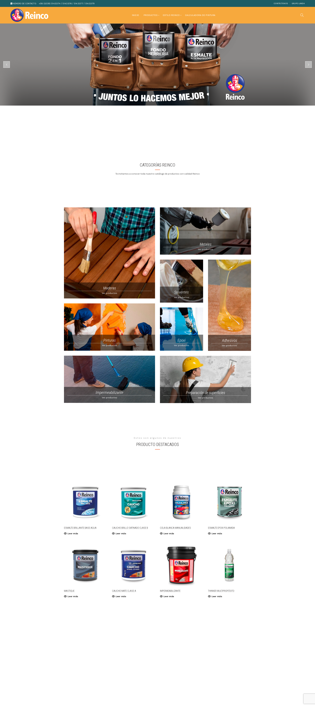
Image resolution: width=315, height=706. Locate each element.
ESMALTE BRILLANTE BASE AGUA (80, 527)
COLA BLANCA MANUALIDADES (175, 527)
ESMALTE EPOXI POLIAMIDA (221, 527)
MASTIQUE (69, 590)
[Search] (302, 15)
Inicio (135, 15)
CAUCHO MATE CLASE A (124, 590)
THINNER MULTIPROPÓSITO (221, 590)
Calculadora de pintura (200, 15)
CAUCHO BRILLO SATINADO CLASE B (130, 527)
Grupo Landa (298, 3)
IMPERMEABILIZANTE (170, 590)
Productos (151, 15)
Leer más (73, 533)
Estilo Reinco (171, 15)
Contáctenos (281, 3)
